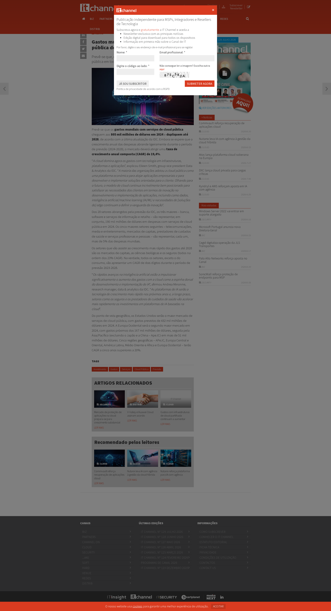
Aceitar (218, 606)
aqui (161, 69)
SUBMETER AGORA (199, 84)
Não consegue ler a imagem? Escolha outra (184, 67)
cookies (137, 606)
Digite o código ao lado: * (133, 66)
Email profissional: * (172, 52)
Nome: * (122, 52)
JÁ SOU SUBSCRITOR (133, 84)
